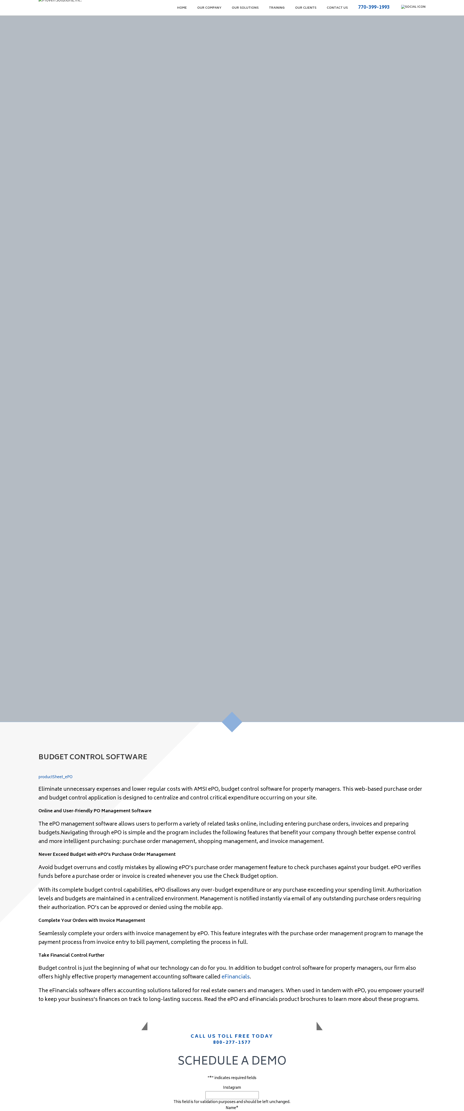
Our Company (209, 8)
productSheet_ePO (55, 777)
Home (182, 8)
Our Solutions (245, 8)
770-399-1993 (374, 7)
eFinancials (236, 977)
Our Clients (305, 8)
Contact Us (337, 8)
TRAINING (277, 8)
